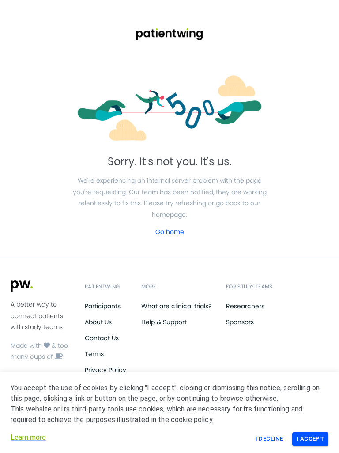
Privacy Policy (105, 369)
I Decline (269, 438)
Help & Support (164, 322)
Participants (103, 306)
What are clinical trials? (176, 306)
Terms (94, 353)
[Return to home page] (169, 34)
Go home (169, 231)
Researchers (245, 306)
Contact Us (102, 338)
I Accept (310, 438)
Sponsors (240, 322)
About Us (98, 322)
